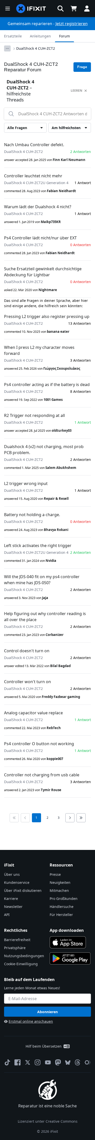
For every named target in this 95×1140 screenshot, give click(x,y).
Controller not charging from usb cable (41, 775)
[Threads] (77, 1062)
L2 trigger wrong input (26, 483)
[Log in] (87, 9)
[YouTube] (48, 1062)
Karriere (11, 898)
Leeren (76, 90)
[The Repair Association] (88, 1062)
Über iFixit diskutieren (23, 890)
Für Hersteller (61, 914)
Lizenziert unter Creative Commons (48, 1121)
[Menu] (7, 8)
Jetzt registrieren (71, 23)
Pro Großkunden (64, 898)
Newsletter (13, 906)
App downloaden (67, 930)
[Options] (7, 48)
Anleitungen (40, 36)
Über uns (12, 874)
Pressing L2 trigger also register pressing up (46, 316)
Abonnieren (47, 1011)
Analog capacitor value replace (33, 713)
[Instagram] (38, 1062)
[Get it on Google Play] (70, 958)
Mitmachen (59, 890)
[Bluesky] (67, 1062)
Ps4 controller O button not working (39, 743)
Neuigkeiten (60, 882)
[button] (60, 9)
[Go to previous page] (25, 817)
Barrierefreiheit (17, 939)
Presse (55, 874)
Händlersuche (61, 906)
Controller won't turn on (27, 681)
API (7, 914)
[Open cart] (74, 9)
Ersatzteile (13, 36)
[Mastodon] (58, 1062)
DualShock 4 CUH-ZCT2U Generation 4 (36, 182)
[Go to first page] (14, 817)
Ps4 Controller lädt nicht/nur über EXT (40, 238)
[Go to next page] (69, 817)
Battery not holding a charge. (32, 514)
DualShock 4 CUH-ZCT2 (35, 48)
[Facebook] (17, 1062)
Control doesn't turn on (26, 651)
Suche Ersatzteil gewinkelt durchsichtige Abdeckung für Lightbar (43, 272)
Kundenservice (16, 882)
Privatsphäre (15, 947)
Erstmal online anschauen (31, 1021)
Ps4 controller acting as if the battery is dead (47, 384)
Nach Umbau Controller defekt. (34, 144)
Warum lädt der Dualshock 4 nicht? (37, 206)
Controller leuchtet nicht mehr (33, 176)
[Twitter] (28, 1062)
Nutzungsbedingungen (24, 955)
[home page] (31, 8)
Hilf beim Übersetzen (44, 1046)
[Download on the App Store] (68, 942)
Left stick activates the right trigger (37, 545)
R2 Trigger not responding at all (34, 415)
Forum (64, 36)
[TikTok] (7, 1062)
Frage (82, 67)
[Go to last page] (81, 817)
